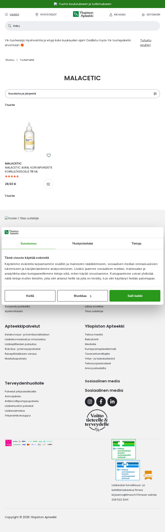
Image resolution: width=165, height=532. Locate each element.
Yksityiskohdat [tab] (82, 243)
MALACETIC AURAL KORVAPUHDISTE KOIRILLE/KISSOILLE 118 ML (28, 167)
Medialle (90, 344)
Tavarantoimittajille (97, 354)
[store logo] (83, 14)
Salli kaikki (135, 295)
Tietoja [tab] (136, 243)
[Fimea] (124, 449)
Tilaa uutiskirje (94, 311)
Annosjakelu (13, 396)
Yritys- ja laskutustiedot (100, 358)
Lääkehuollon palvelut (19, 406)
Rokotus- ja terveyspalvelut (22, 349)
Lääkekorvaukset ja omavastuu (25, 339)
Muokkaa (80, 295)
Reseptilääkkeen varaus (21, 354)
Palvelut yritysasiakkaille (20, 391)
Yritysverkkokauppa (18, 415)
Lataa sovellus (94, 306)
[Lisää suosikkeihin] (48, 155)
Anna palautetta (95, 368)
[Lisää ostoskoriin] (48, 184)
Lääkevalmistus (15, 411)
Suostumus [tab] (29, 243)
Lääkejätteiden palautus (20, 344)
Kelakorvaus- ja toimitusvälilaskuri (27, 334)
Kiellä (30, 295)
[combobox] (82, 26)
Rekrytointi (91, 339)
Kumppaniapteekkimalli (100, 349)
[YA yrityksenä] (97, 420)
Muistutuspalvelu (16, 358)
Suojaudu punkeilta (17, 306)
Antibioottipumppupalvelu (22, 401)
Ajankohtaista (14, 311)
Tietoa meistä (94, 334)
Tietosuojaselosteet (98, 363)
